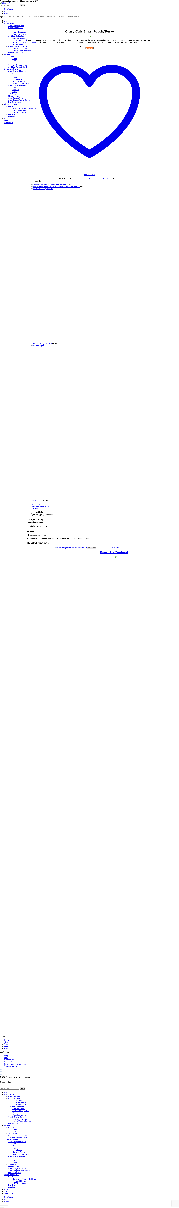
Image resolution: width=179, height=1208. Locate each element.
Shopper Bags (14, 96)
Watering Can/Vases (20, 83)
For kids (11, 116)
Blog (6, 1056)
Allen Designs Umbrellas (17, 98)
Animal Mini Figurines (20, 40)
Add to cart (89, 48)
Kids (14, 61)
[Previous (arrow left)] (1, 1207)
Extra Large (17, 79)
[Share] (5, 1205)
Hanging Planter (19, 81)
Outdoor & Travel (11, 69)
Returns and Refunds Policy (15, 1064)
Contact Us (8, 123)
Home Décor (9, 24)
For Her (11, 106)
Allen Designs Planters (17, 71)
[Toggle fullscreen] (3, 1205)
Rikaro (121, 179)
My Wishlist (8, 9)
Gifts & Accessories (11, 104)
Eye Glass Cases (14, 102)
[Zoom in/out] (1, 1205)
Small (14, 73)
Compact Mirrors (19, 110)
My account (9, 11)
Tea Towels (12, 63)
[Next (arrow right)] (3, 1207)
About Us (7, 1042)
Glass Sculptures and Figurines (24, 42)
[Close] (0, 1080)
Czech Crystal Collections (18, 46)
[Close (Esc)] (7, 1205)
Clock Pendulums (19, 34)
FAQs (6, 1058)
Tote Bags (12, 94)
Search (22, 5)
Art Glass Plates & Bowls (17, 67)
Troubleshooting (10, 1066)
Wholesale (8, 1048)
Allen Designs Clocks (16, 26)
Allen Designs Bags (85, 179)
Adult (14, 59)
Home (6, 22)
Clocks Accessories (15, 28)
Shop (9, 16)
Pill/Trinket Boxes (19, 112)
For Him (11, 114)
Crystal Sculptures (19, 48)
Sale (6, 121)
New (6, 119)
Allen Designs (107, 179)
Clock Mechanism (19, 32)
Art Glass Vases (18, 38)
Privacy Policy (9, 1062)
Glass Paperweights (20, 44)
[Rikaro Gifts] (5, 3)
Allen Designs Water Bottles (19, 100)
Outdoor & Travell (19, 16)
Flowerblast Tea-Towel (114, 552)
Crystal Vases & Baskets (21, 50)
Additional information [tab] (40, 506)
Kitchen (7, 55)
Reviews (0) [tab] (36, 508)
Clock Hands (17, 30)
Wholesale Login (11, 13)
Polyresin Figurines (15, 53)
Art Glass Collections (16, 36)
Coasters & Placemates (17, 65)
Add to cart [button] (91, 548)
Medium (15, 75)
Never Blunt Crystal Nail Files (24, 108)
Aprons (11, 57)
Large (14, 77)
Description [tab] (36, 504)
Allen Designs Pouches (17, 86)
